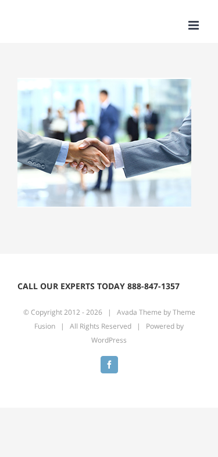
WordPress (109, 340)
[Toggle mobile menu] (194, 25)
